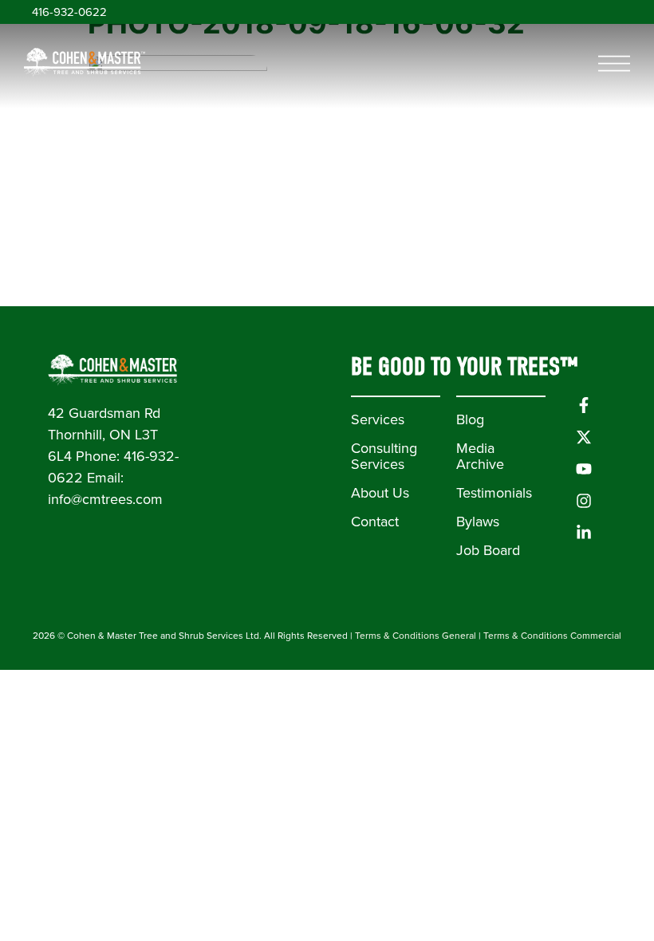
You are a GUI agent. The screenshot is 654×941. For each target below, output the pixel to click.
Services (377, 419)
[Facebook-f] (584, 405)
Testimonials (494, 493)
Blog (470, 419)
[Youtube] (584, 469)
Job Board (488, 550)
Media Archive (480, 456)
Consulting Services (384, 456)
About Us (380, 493)
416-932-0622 (69, 12)
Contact (375, 521)
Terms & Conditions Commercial (552, 635)
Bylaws (477, 521)
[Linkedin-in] (584, 533)
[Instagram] (584, 501)
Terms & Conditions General (415, 635)
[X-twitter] (584, 437)
